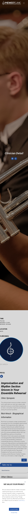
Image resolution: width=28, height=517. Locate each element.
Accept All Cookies (14, 509)
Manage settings (14, 512)
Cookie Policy (21, 500)
